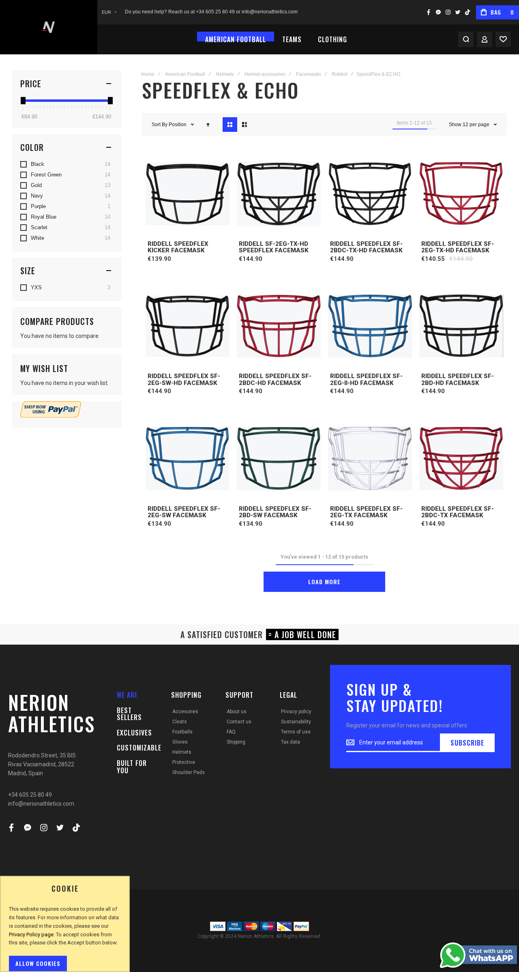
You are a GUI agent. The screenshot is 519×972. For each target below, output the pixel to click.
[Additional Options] (50, 415)
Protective (183, 762)
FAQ (231, 732)
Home (147, 74)
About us (237, 711)
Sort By (159, 124)
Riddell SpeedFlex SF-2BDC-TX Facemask (457, 512)
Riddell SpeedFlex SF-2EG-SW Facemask (184, 512)
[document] (65, 928)
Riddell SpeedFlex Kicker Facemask (178, 247)
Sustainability (296, 722)
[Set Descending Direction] (208, 124)
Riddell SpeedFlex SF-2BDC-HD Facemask (275, 379)
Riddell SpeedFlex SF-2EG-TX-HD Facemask (457, 247)
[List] (244, 124)
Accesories (185, 711)
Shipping (236, 742)
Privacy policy (296, 711)
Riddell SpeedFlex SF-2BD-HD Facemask (457, 379)
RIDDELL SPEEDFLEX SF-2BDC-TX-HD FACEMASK (366, 247)
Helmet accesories (264, 74)
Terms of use (296, 732)
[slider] (22, 100)
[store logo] (49, 27)
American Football (185, 74)
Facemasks (308, 74)
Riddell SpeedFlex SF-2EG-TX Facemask (366, 512)
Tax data (290, 742)
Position (178, 124)
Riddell (339, 74)
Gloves (180, 742)
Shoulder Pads (188, 772)
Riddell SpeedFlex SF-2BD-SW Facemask (275, 512)
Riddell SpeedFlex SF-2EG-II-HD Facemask (366, 379)
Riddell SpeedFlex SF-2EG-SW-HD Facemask (184, 379)
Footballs (182, 732)
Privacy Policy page (31, 934)
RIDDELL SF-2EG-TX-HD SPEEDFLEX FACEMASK (274, 247)
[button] (109, 12)
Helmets (225, 74)
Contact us (239, 722)
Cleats (179, 722)
